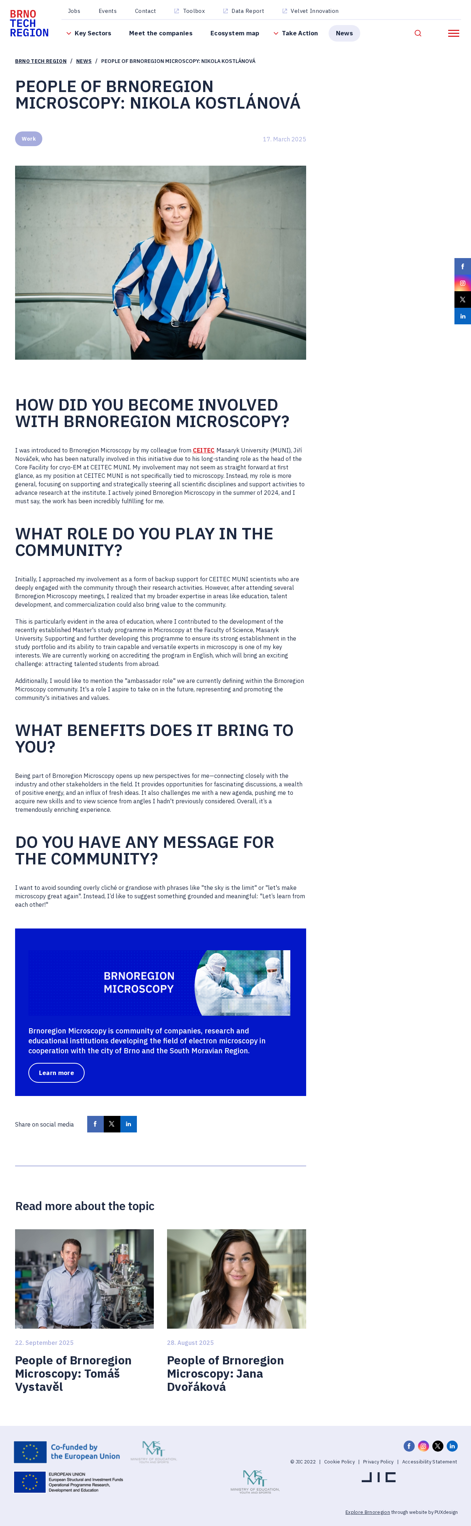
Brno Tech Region (41, 61)
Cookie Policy (339, 1462)
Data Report (247, 10)
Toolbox (194, 10)
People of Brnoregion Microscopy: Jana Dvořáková (225, 1373)
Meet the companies (160, 33)
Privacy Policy (378, 1462)
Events (108, 10)
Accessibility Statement (429, 1462)
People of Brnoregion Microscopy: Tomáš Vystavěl (73, 1373)
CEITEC (204, 450)
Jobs (74, 10)
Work (29, 138)
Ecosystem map (234, 33)
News (344, 33)
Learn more (56, 1072)
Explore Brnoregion (368, 1512)
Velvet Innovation (315, 10)
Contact (145, 10)
